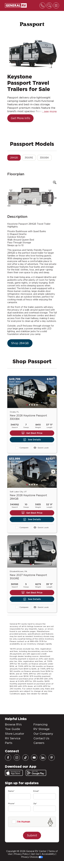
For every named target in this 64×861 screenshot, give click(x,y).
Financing (40, 724)
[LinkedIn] (43, 757)
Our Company (43, 733)
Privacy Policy (21, 854)
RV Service (12, 738)
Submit (32, 835)
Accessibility (48, 854)
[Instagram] (17, 757)
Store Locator (14, 733)
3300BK (44, 157)
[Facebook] (8, 757)
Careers (38, 742)
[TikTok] (25, 757)
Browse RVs (13, 724)
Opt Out (35, 854)
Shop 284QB (20, 343)
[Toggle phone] (42, 5)
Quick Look (43, 447)
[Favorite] (53, 404)
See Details (34, 439)
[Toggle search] (49, 5)
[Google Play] (36, 773)
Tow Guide (12, 729)
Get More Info (20, 118)
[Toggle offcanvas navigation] (56, 5)
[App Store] (14, 773)
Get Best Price (34, 433)
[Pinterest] (51, 757)
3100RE (29, 157)
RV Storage (41, 729)
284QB (14, 157)
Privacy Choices (30, 857)
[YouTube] (34, 757)
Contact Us (41, 738)
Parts (8, 742)
